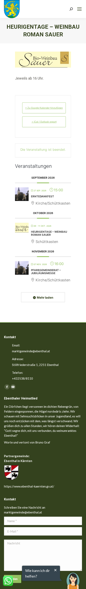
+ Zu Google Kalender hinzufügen (44, 107)
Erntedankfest (42, 196)
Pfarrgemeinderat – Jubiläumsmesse (46, 271)
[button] (73, 578)
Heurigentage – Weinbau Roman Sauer (49, 233)
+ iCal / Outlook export (44, 121)
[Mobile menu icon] (79, 9)
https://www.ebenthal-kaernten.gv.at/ (29, 486)
